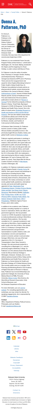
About (7, 12)
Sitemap (16, 370)
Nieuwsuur (4, 192)
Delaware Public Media (19, 196)
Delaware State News (13, 199)
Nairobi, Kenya (22, 169)
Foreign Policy (9, 194)
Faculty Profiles (15, 12)
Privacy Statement (16, 365)
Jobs (16, 351)
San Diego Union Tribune (20, 190)
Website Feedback (16, 357)
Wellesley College (22, 135)
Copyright (16, 362)
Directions (16, 393)
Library (16, 348)
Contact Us (16, 390)
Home (2, 12)
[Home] (17, 4)
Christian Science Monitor (23, 188)
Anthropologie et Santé (8, 93)
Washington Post (18, 186)
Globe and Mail (6, 190)
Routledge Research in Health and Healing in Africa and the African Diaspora (15, 112)
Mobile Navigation (3, 4)
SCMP (17, 194)
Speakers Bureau (12, 296)
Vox (20, 194)
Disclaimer (16, 360)
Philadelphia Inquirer (7, 188)
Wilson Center (12, 278)
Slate (10, 186)
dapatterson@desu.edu (13, 306)
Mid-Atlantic (24, 161)
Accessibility (16, 368)
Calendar (16, 346)
